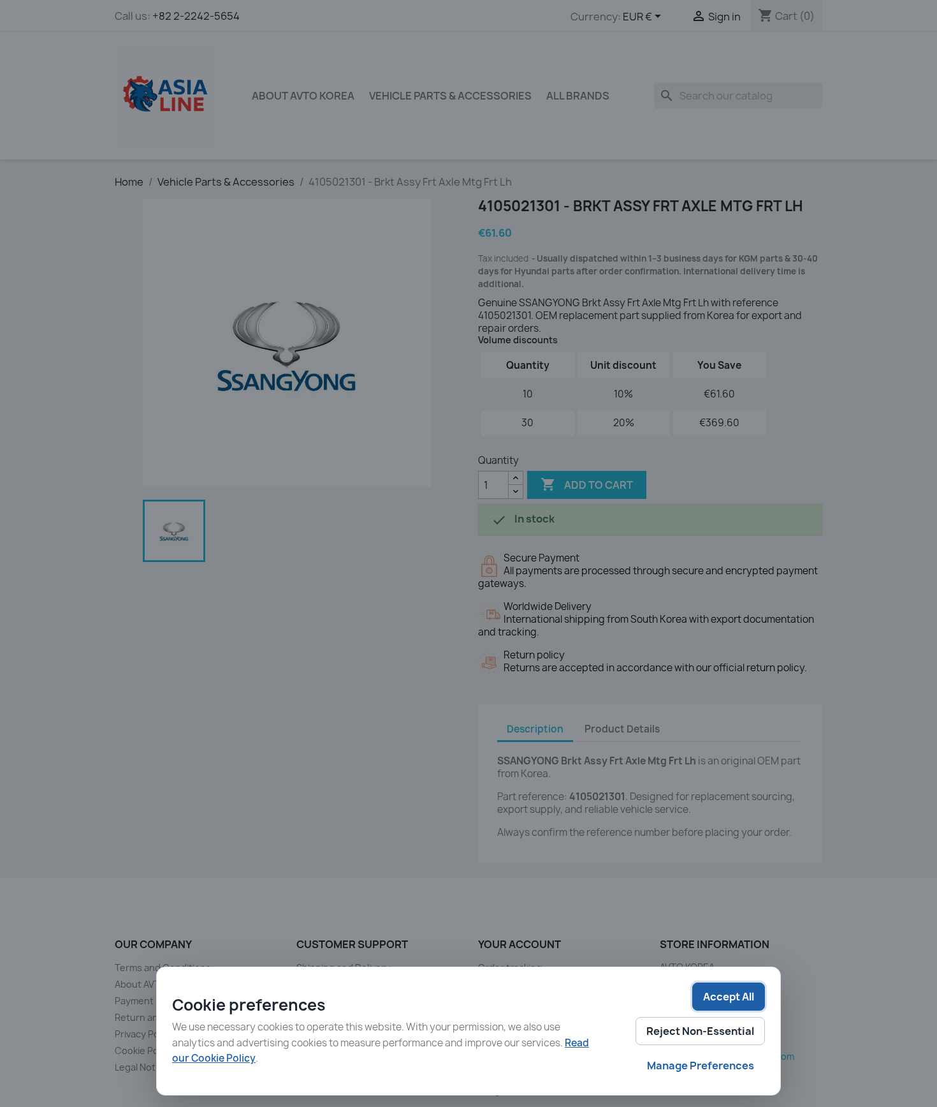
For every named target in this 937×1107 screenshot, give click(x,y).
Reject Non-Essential (700, 1031)
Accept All (728, 997)
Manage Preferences (700, 1066)
